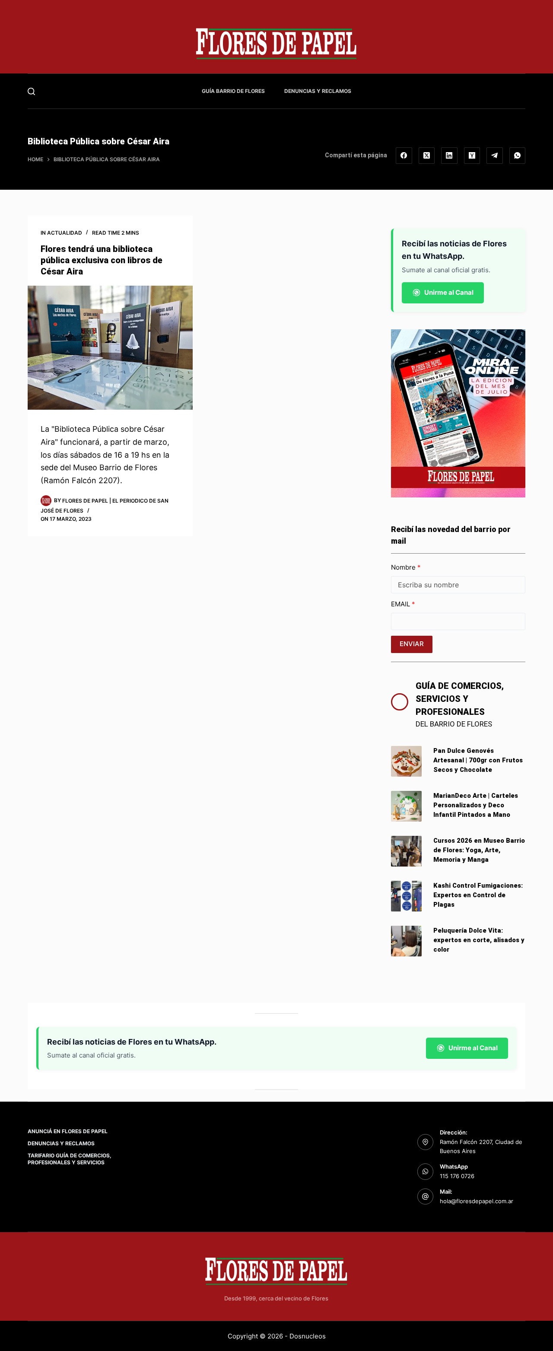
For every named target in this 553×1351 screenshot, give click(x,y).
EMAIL (401, 604)
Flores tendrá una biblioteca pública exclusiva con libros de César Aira (101, 260)
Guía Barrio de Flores (233, 91)
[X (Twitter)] (427, 155)
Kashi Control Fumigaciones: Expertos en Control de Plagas (478, 895)
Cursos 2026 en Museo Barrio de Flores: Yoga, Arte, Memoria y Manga (479, 850)
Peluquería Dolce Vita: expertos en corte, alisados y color (478, 940)
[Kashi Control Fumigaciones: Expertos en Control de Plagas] (406, 896)
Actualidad (64, 232)
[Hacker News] (472, 155)
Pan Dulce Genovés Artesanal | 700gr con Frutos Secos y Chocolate (478, 760)
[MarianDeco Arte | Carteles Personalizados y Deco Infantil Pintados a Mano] (406, 806)
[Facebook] (404, 155)
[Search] (31, 91)
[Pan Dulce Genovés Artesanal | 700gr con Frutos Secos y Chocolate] (406, 761)
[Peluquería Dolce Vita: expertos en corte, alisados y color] (406, 941)
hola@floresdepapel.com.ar (476, 1201)
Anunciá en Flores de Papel (68, 1131)
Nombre (404, 567)
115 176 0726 (457, 1176)
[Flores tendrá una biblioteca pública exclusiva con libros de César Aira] (110, 348)
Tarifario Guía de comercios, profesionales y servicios (69, 1159)
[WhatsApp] (517, 155)
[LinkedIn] (449, 155)
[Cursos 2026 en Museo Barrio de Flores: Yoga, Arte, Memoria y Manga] (406, 851)
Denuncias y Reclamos (317, 91)
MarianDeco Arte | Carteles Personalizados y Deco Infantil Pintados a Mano (475, 805)
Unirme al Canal (449, 292)
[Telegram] (494, 155)
